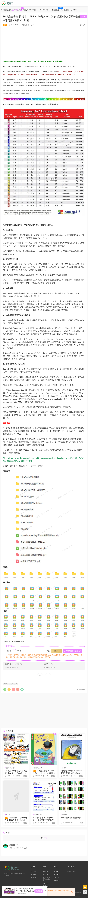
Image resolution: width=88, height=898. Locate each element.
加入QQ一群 (46, 883)
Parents (44, 10)
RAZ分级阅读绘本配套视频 (71, 818)
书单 (75, 10)
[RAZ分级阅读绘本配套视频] (72, 796)
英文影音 (64, 814)
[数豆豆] (7, 3)
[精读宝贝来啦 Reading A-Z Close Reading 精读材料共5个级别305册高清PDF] (44, 749)
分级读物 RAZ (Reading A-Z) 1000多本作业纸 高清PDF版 (16, 819)
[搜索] (71, 16)
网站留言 (45, 877)
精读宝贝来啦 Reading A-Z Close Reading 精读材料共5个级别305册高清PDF (43, 772)
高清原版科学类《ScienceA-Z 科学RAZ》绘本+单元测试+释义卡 (72, 772)
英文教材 (26, 25)
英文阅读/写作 (10, 768)
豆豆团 (57, 9)
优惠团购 (56, 877)
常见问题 (45, 871)
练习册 (64, 768)
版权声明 (33, 874)
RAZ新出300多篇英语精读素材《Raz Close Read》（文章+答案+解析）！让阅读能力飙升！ (16, 772)
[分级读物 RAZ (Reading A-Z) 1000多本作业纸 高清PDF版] (16, 796)
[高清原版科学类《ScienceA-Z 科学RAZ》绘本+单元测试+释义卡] (72, 749)
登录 (45, 838)
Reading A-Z (13, 684)
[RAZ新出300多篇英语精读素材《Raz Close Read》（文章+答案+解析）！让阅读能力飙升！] (16, 749)
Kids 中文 (32, 10)
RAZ (5, 684)
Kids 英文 (18, 9)
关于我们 (33, 871)
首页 (8, 10)
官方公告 (33, 877)
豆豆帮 (66, 10)
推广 (83, 25)
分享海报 (81, 689)
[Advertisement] (44, 43)
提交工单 (45, 874)
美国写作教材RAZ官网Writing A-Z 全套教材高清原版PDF (44, 819)
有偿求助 (56, 880)
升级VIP (56, 651)
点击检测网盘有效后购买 (72, 651)
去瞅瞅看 (39, 891)
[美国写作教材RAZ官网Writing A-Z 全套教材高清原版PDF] (44, 796)
